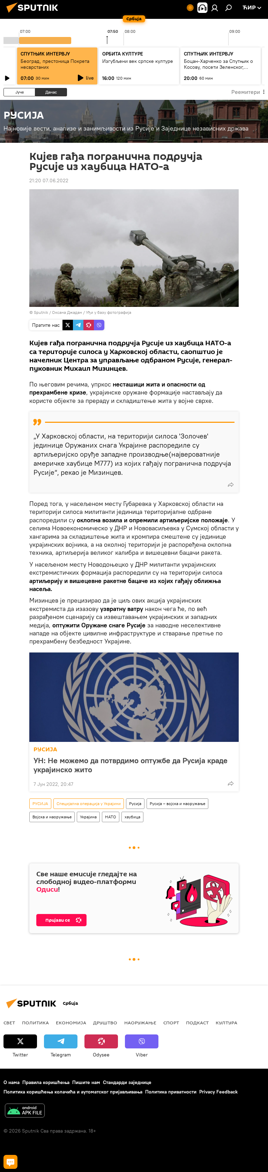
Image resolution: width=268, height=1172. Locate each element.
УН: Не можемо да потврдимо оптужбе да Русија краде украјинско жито (131, 765)
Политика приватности (170, 1092)
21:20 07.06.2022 (48, 180)
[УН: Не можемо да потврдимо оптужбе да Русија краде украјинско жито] (134, 697)
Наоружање (140, 1022)
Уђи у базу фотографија (108, 312)
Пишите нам (86, 1082)
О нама (11, 1082)
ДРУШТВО (105, 1022)
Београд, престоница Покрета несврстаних (55, 64)
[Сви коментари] (10, 1162)
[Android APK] (25, 1111)
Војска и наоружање (52, 816)
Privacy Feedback (218, 1092)
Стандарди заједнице (127, 1082)
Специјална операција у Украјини (89, 803)
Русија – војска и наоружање (177, 803)
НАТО (110, 816)
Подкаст (197, 1022)
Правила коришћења (45, 1082)
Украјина (88, 816)
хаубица (132, 816)
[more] (231, 485)
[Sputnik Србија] (34, 13)
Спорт (171, 1022)
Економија (71, 1022)
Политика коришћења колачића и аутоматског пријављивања (72, 1092)
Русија (135, 803)
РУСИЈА (45, 749)
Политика (35, 1022)
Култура (226, 1022)
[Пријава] (215, 8)
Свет (9, 1022)
